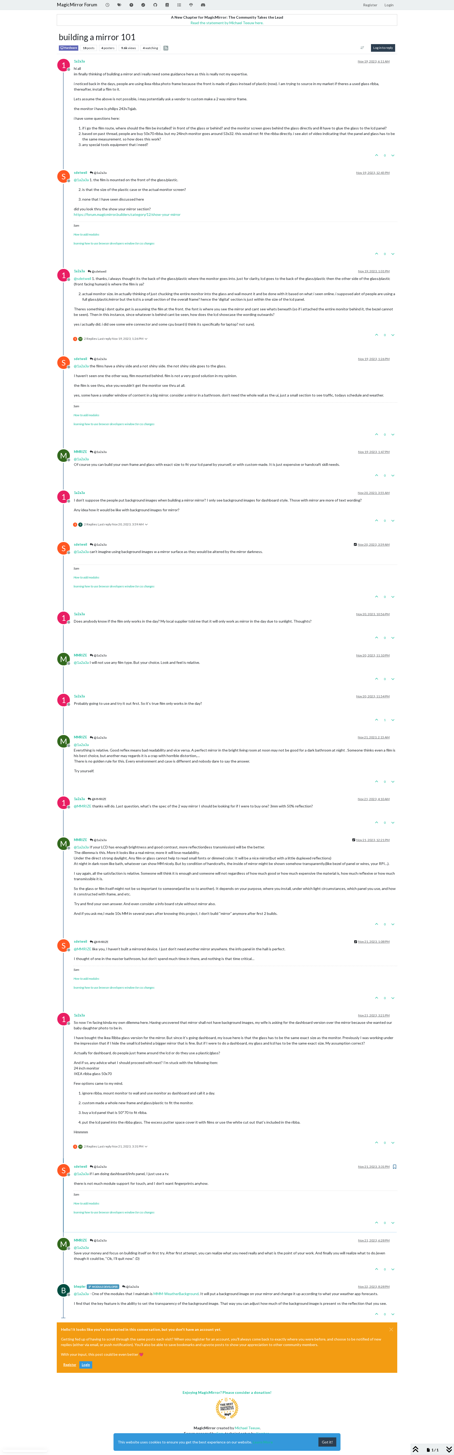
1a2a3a (79, 61)
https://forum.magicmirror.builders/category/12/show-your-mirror (127, 214)
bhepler (80, 1287)
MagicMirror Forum (77, 4)
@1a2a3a (100, 173)
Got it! (327, 1442)
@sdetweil (98, 271)
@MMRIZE (98, 799)
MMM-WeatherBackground (176, 1293)
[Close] (391, 1329)
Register (69, 1365)
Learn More (263, 1442)
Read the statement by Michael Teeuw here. (227, 22)
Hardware (70, 47)
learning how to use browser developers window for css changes (114, 243)
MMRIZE (80, 452)
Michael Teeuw (247, 1428)
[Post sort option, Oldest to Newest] (362, 47)
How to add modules (86, 234)
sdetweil (80, 173)
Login (86, 1365)
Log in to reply (383, 48)
